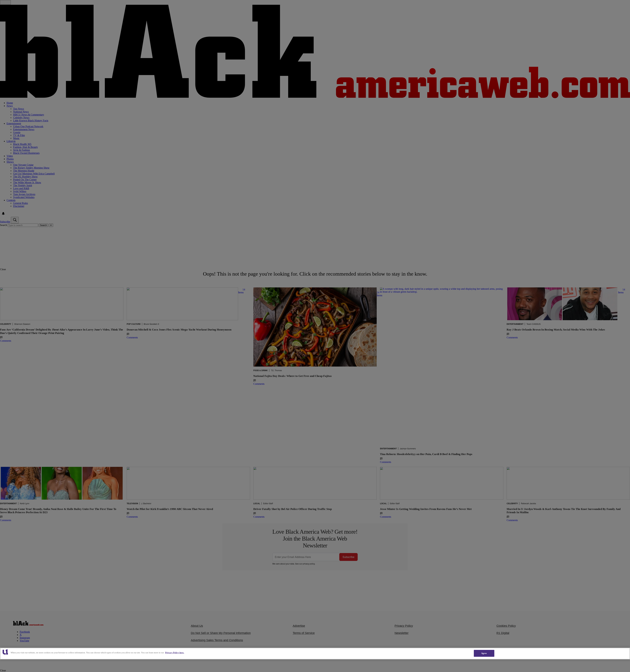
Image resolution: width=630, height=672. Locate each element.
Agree (484, 653)
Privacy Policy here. (174, 652)
